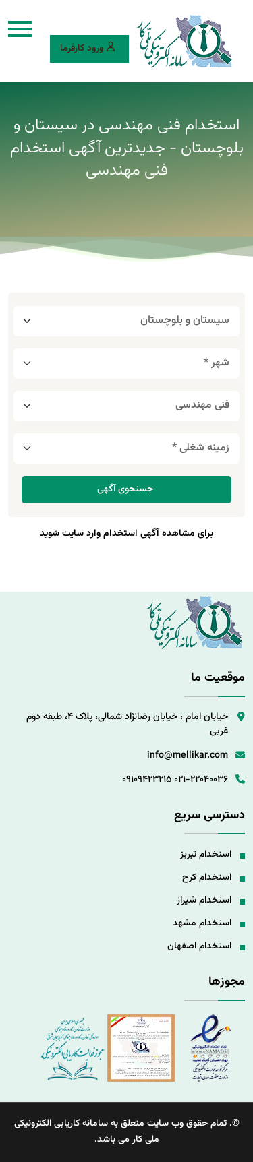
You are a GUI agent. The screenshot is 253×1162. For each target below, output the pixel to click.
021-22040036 (201, 779)
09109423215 (146, 779)
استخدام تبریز (205, 854)
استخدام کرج (206, 877)
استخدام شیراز (204, 900)
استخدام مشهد (202, 923)
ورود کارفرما (81, 48)
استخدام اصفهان (199, 946)
